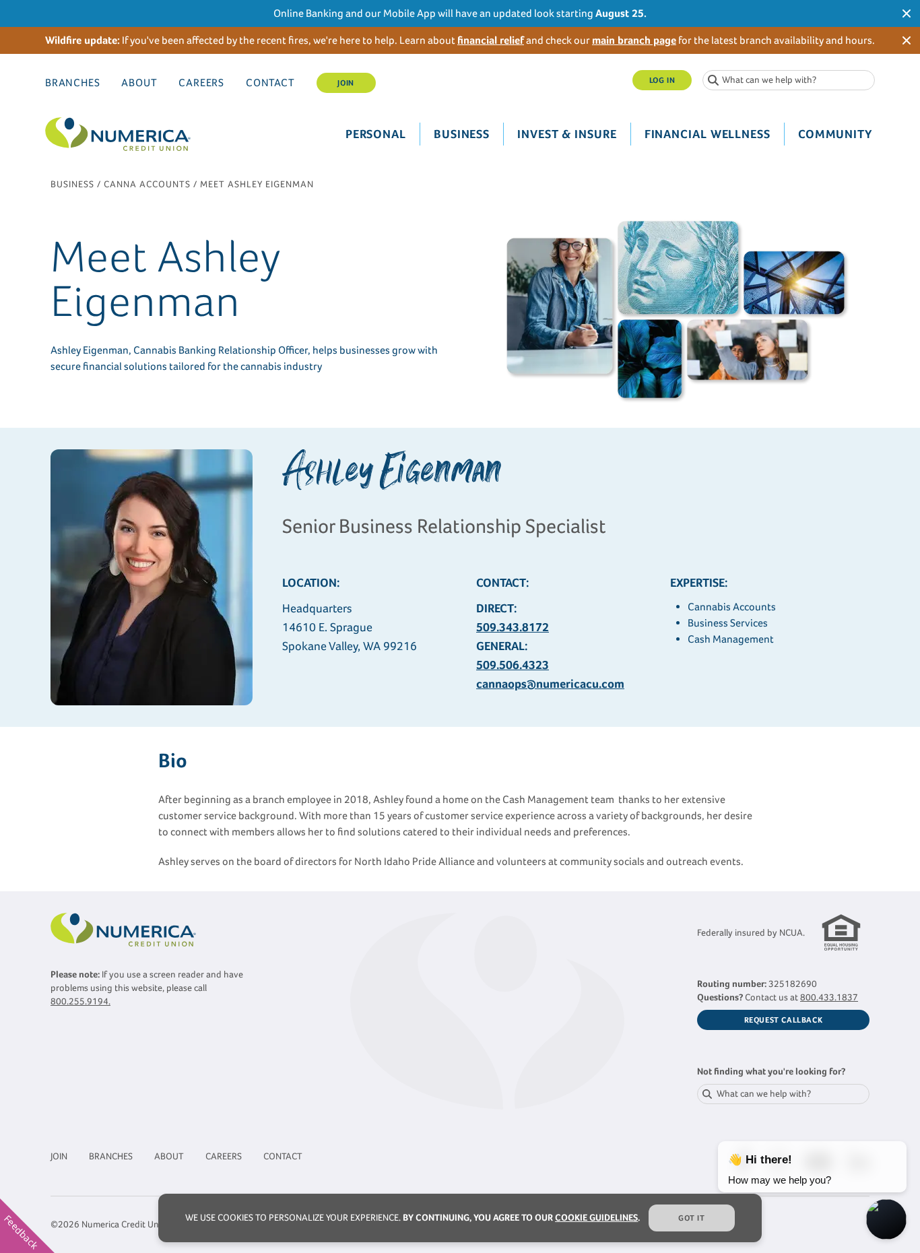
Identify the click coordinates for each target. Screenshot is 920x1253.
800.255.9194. (80, 1001)
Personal (376, 134)
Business (462, 134)
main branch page (634, 40)
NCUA (791, 932)
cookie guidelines (596, 1217)
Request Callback (783, 1020)
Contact (270, 82)
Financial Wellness (707, 134)
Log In (662, 80)
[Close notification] (906, 13)
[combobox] (788, 80)
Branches (72, 82)
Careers (201, 82)
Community (835, 134)
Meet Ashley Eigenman (257, 184)
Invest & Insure (567, 134)
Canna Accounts (147, 184)
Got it (691, 1218)
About (139, 82)
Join (345, 83)
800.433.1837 (829, 997)
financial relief (490, 40)
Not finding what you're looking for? (771, 1071)
